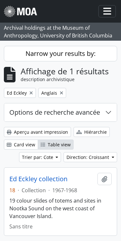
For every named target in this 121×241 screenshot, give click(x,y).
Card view (24, 144)
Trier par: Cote (38, 157)
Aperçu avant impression (40, 132)
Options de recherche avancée (54, 112)
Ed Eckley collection (38, 179)
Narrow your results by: (60, 53)
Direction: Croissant (88, 157)
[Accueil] (23, 11)
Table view (58, 144)
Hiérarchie (95, 132)
